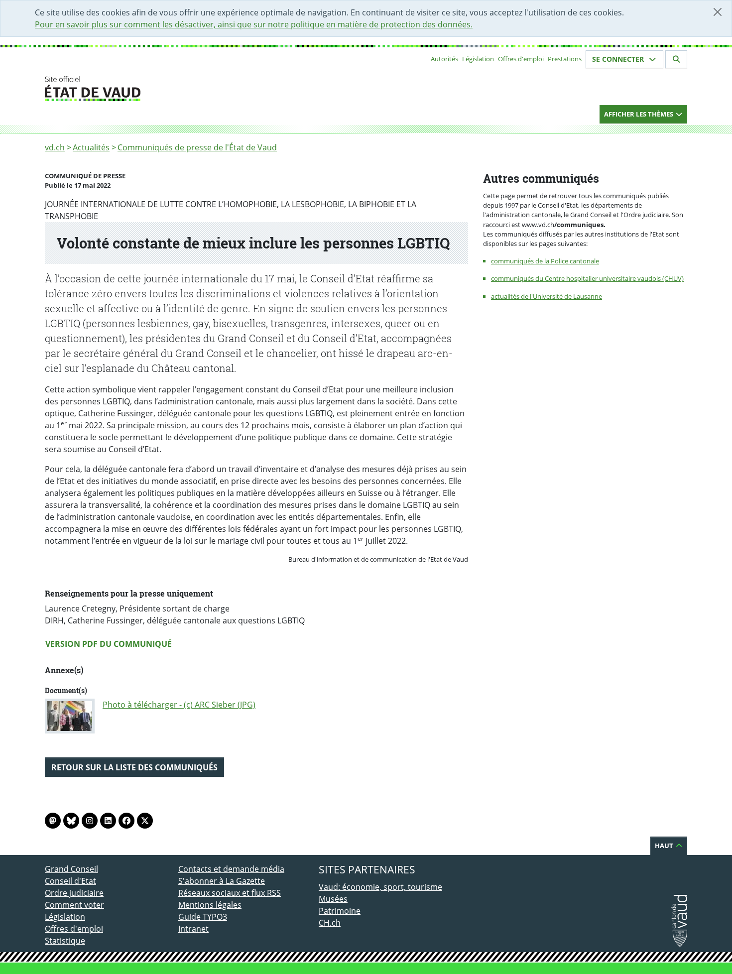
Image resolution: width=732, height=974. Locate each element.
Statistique (65, 940)
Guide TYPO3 (202, 916)
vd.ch (55, 147)
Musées (333, 898)
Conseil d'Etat (70, 880)
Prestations (565, 58)
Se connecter (619, 59)
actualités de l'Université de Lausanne (546, 296)
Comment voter (74, 904)
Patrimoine (340, 910)
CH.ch (330, 922)
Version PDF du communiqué (108, 643)
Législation (478, 58)
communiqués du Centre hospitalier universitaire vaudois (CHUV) (587, 278)
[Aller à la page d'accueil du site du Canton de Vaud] (174, 88)
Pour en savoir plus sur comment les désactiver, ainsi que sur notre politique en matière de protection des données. (254, 24)
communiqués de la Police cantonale (545, 260)
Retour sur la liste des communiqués (134, 767)
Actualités (91, 147)
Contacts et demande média (231, 868)
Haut (665, 845)
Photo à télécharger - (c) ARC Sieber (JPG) (179, 704)
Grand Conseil (71, 868)
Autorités (444, 58)
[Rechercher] (676, 59)
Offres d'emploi (521, 58)
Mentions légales (210, 904)
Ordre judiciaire (74, 892)
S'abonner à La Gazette (221, 880)
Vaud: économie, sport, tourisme (380, 886)
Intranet (193, 928)
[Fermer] (718, 11)
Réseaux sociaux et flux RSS (229, 892)
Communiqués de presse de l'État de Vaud (197, 147)
